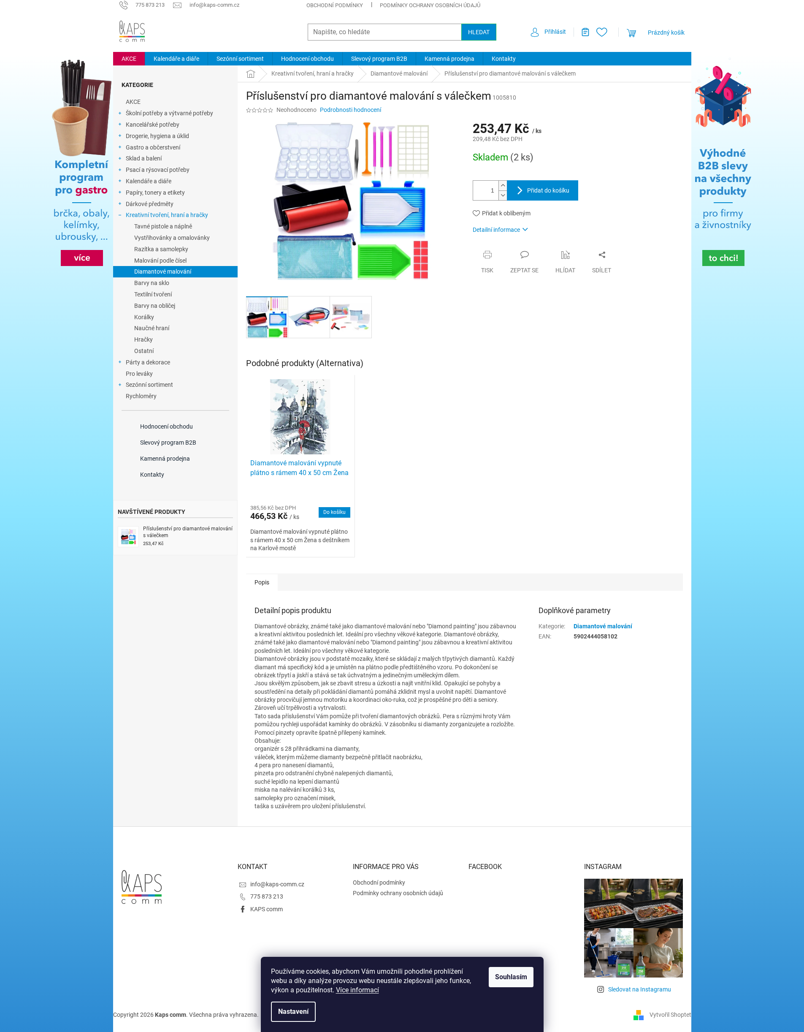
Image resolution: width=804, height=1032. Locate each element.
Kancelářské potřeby (152, 124)
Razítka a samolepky (161, 249)
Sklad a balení (144, 158)
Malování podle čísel (160, 260)
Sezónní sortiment (149, 384)
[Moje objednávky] (582, 32)
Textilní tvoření (153, 294)
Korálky (144, 317)
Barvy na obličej (154, 305)
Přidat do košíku (548, 190)
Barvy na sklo (151, 283)
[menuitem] (129, 58)
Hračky (143, 339)
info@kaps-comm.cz (277, 884)
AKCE (133, 101)
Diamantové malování (162, 271)
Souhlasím (511, 977)
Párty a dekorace (148, 362)
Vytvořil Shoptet (670, 1014)
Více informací (357, 990)
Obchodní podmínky (334, 5)
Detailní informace (496, 229)
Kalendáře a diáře (148, 181)
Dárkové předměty (149, 204)
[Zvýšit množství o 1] (502, 185)
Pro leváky (139, 373)
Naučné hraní (151, 328)
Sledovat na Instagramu (639, 989)
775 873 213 (266, 896)
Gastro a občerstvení (153, 147)
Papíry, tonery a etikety (155, 192)
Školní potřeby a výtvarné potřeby (169, 113)
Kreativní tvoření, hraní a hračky (167, 215)
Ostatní (144, 351)
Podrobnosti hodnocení (350, 109)
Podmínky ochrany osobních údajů (430, 5)
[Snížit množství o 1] (502, 195)
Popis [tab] (261, 582)
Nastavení (293, 1012)
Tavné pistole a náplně (163, 226)
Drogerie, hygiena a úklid (157, 136)
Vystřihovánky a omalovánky (172, 237)
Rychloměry (141, 396)
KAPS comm (266, 909)
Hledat (479, 32)
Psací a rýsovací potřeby (157, 169)
